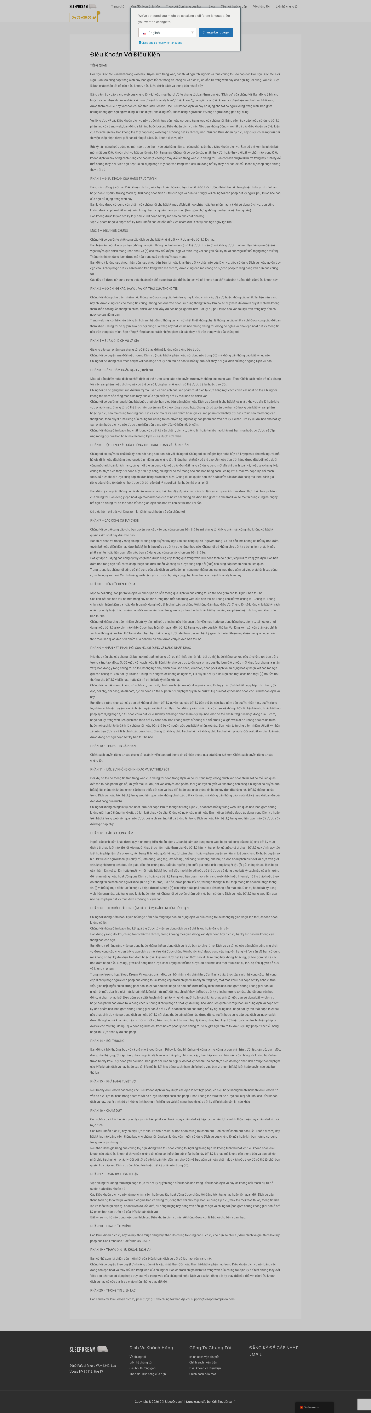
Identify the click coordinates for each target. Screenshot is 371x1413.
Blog (211, 6)
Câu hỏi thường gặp (234, 6)
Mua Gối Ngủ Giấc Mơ (145, 6)
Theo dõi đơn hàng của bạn (184, 6)
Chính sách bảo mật (202, 1374)
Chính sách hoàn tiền (203, 1362)
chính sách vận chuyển (204, 1357)
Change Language (216, 32)
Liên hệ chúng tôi (287, 6)
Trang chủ (117, 6)
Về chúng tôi (261, 6)
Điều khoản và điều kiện (205, 1368)
